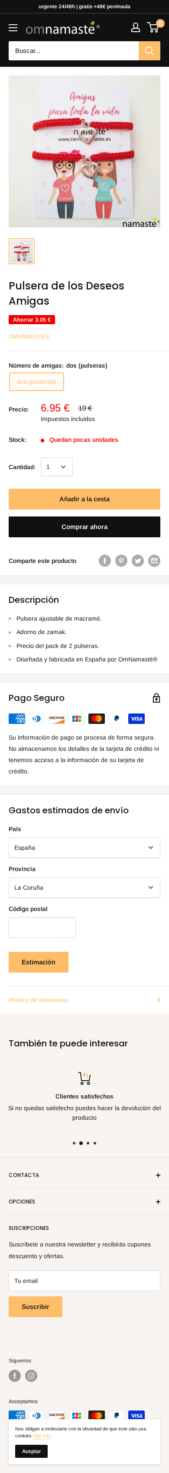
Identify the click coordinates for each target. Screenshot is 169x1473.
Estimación (38, 962)
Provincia (22, 868)
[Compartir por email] (154, 561)
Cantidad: (22, 467)
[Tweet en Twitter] (138, 561)
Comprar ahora (84, 526)
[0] (153, 27)
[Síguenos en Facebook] (15, 1376)
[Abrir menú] (13, 27)
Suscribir (35, 1306)
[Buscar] (149, 50)
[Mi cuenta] (135, 27)
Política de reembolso (38, 999)
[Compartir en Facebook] (105, 561)
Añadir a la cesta (84, 499)
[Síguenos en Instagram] (31, 1376)
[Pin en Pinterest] (121, 561)
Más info (42, 1435)
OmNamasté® (29, 336)
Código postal (28, 908)
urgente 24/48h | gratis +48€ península (84, 6)
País (15, 828)
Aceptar (31, 1451)
